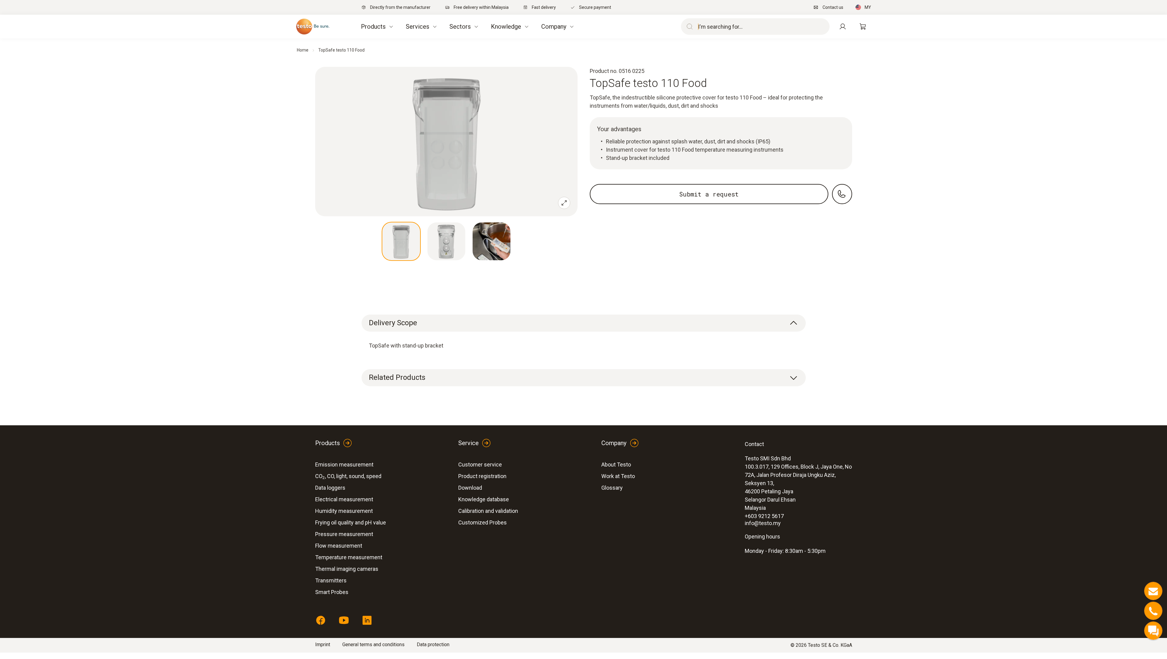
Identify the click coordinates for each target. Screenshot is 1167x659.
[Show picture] (401, 241)
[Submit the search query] (688, 26)
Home (302, 50)
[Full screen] (564, 203)
